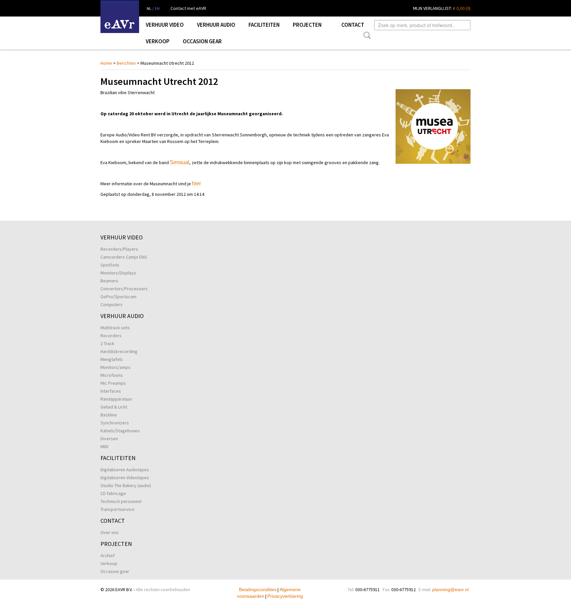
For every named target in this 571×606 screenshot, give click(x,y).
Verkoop (158, 41)
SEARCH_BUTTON (366, 35)
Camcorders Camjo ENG (123, 257)
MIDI (104, 446)
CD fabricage (113, 493)
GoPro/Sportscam (118, 297)
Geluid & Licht (113, 407)
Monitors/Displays (118, 273)
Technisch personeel (120, 501)
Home (106, 63)
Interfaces (110, 391)
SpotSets (109, 265)
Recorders (111, 336)
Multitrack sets (115, 328)
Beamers (109, 281)
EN (157, 8)
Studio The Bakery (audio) (125, 485)
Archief (107, 555)
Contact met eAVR (188, 8)
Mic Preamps (113, 383)
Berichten (126, 63)
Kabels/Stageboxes (120, 431)
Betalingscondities (258, 589)
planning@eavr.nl (450, 589)
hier (196, 183)
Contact (352, 24)
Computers (111, 304)
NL (149, 8)
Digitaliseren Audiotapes (124, 470)
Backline (108, 415)
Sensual (179, 162)
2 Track (107, 343)
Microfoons (111, 375)
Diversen (109, 439)
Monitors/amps (115, 367)
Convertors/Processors (124, 289)
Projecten (307, 24)
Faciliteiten (264, 24)
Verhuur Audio (216, 24)
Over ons (109, 532)
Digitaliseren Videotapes (124, 478)
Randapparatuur (116, 399)
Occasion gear (202, 41)
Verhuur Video (165, 24)
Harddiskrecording (118, 351)
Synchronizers (114, 423)
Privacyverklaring (285, 596)
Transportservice (117, 509)
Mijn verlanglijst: (442, 8)
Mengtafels (111, 359)
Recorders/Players (119, 249)
